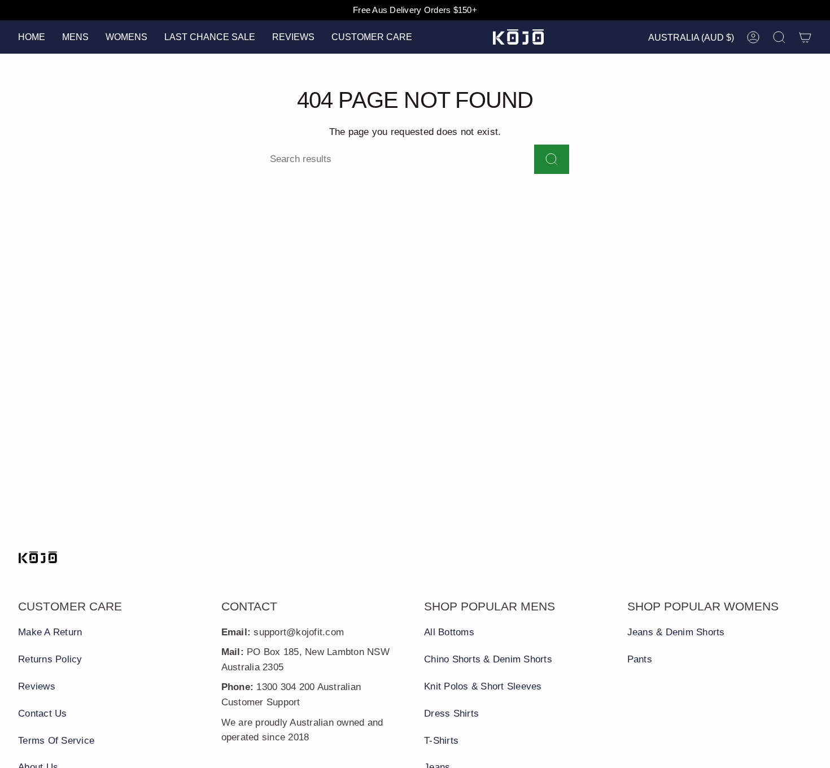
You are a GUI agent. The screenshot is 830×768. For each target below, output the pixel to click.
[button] (75, 37)
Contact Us (42, 713)
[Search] (551, 159)
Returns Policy (50, 659)
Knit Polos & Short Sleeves (483, 686)
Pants (639, 659)
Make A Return (50, 632)
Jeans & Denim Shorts (676, 632)
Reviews (36, 686)
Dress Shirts (451, 713)
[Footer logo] (38, 557)
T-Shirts (441, 740)
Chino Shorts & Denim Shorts (488, 659)
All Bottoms (449, 632)
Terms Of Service (56, 740)
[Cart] (805, 37)
